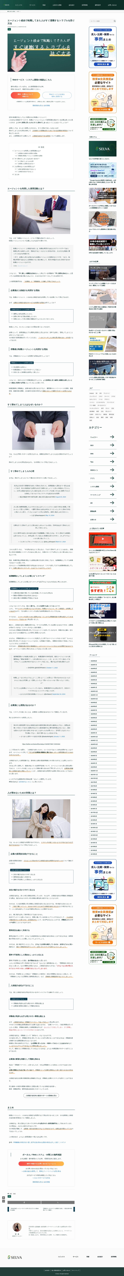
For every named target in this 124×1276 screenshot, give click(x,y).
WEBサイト (94, 470)
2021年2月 (94, 786)
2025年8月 (94, 706)
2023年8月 (94, 767)
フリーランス (110, 402)
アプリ (92, 478)
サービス (75, 1257)
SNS (91, 454)
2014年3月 (94, 854)
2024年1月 (94, 763)
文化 (102, 411)
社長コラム (98, 414)
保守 (102, 408)
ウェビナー (94, 437)
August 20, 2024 (60, 497)
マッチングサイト (94, 408)
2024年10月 (94, 744)
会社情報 (47, 105)
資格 (107, 417)
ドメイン (92, 402)
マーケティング (95, 495)
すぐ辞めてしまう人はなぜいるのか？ (27, 159)
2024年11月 (94, 740)
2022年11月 (94, 771)
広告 (112, 408)
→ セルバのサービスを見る (41, 1178)
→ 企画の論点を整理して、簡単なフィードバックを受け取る (41, 1171)
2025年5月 (94, 718)
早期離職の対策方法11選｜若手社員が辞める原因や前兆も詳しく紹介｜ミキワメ (39, 1142)
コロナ (100, 396)
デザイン (107, 399)
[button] (24, 1202)
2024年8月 (94, 752)
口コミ (107, 408)
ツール (100, 399)
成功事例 (92, 411)
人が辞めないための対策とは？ (25, 166)
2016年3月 (94, 816)
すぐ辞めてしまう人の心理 (25, 161)
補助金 (105, 414)
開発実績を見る (38, 105)
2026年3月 (94, 680)
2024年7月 (94, 755)
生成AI (91, 414)
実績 (88, 1257)
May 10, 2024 (50, 515)
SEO (91, 445)
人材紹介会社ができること (25, 171)
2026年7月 (94, 665)
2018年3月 (94, 805)
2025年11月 (94, 695)
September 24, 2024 (58, 694)
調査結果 (93, 511)
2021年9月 (94, 782)
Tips (91, 462)
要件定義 (111, 414)
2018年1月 (94, 808)
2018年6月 (94, 797)
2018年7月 (94, 793)
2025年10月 (94, 699)
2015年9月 (94, 839)
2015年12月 (94, 827)
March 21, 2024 (61, 542)
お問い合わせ (66, 1270)
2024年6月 (94, 759)
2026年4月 (94, 676)
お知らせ (93, 519)
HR (9, 29)
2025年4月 (94, 721)
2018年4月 (94, 801)
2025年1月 (94, 733)
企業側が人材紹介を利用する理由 (27, 153)
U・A (17, 1234)
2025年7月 (94, 710)
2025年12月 (94, 691)
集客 (91, 420)
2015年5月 (94, 850)
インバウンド (93, 396)
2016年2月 (94, 820)
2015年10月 (94, 835)
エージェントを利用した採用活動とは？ (28, 151)
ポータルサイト (102, 405)
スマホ (113, 396)
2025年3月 (94, 725)
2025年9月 (94, 702)
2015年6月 (94, 846)
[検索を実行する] (114, 21)
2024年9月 (94, 748)
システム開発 (94, 486)
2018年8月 (94, 790)
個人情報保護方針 (56, 1270)
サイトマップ (75, 1270)
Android (92, 393)
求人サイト (108, 411)
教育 (11, 1193)
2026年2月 (94, 683)
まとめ (17, 174)
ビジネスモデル (100, 402)
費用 (102, 417)
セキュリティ (93, 399)
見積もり (92, 417)
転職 (14, 1193)
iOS (100, 393)
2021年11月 (94, 774)
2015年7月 (94, 843)
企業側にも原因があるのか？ (26, 163)
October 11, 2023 (52, 668)
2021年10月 (94, 778)
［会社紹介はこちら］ (25, 782)
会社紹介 (100, 1257)
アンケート (107, 393)
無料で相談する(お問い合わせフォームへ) (41, 1164)
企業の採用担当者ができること (27, 169)
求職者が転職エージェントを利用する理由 (30, 156)
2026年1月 (94, 687)
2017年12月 (94, 812)
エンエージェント (23, 266)
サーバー (107, 396)
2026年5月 (94, 672)
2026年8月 (94, 661)
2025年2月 (94, 729)
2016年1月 (94, 824)
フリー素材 (92, 405)
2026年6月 (94, 668)
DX (96, 393)
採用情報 (113, 1257)
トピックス (61, 1257)
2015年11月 (94, 831)
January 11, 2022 (59, 736)
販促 (97, 417)
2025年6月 (94, 714)
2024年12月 (94, 737)
